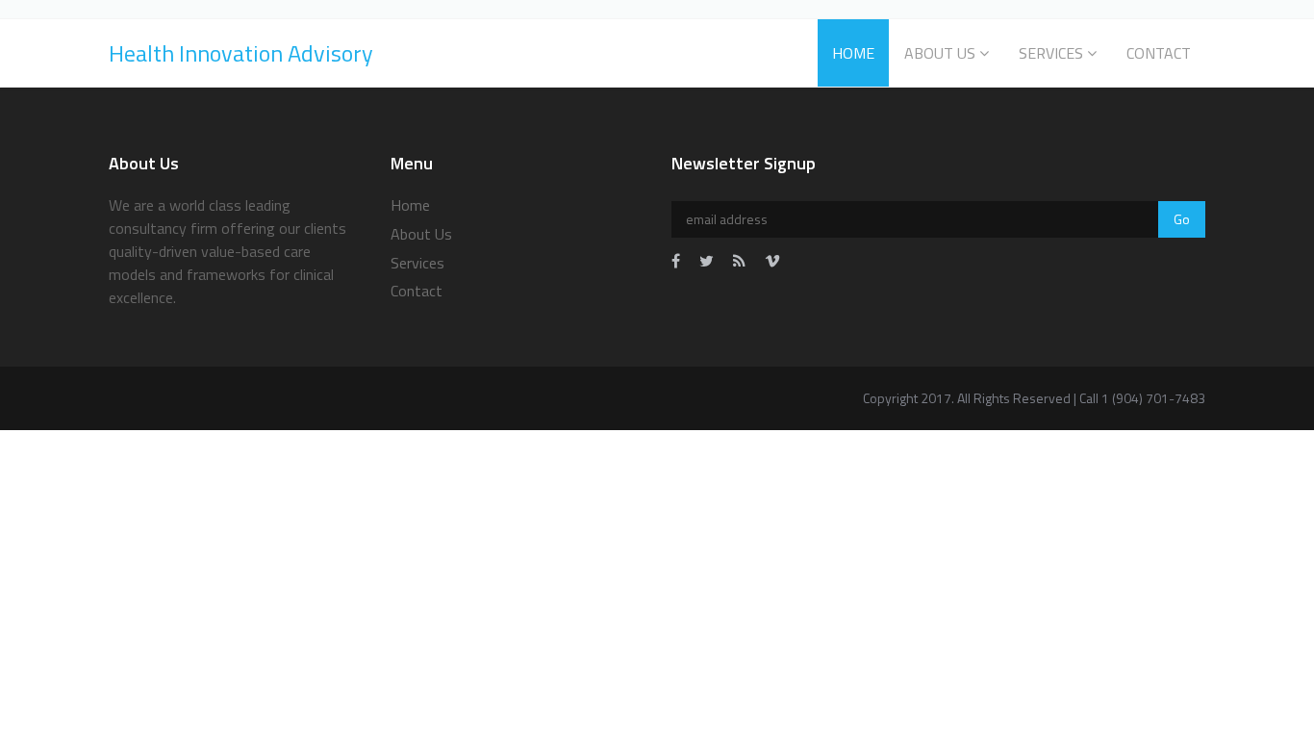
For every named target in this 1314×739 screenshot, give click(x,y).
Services (1051, 52)
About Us (939, 52)
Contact (1158, 52)
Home (853, 52)
